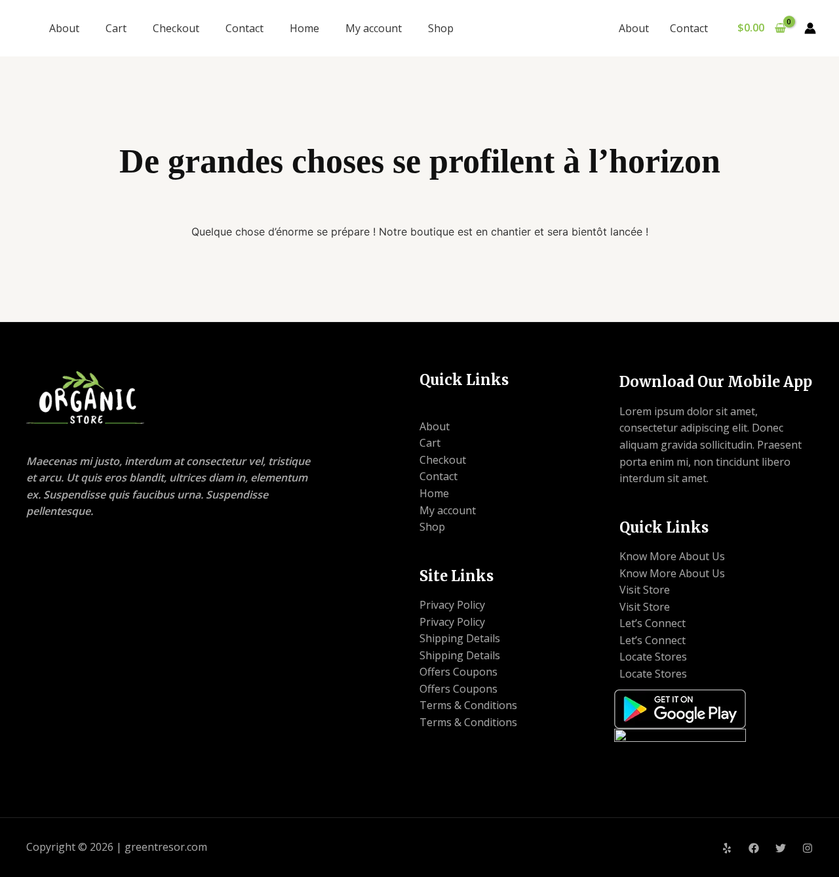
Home (304, 28)
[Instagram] (807, 848)
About (64, 28)
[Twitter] (780, 848)
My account (373, 28)
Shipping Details (460, 638)
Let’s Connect (652, 623)
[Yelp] (727, 848)
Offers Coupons (459, 671)
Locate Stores (653, 656)
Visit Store (644, 589)
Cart (116, 28)
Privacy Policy (452, 605)
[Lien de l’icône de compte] (810, 28)
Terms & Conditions (468, 705)
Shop (441, 28)
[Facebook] (754, 848)
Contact (244, 28)
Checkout (176, 28)
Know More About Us (672, 556)
